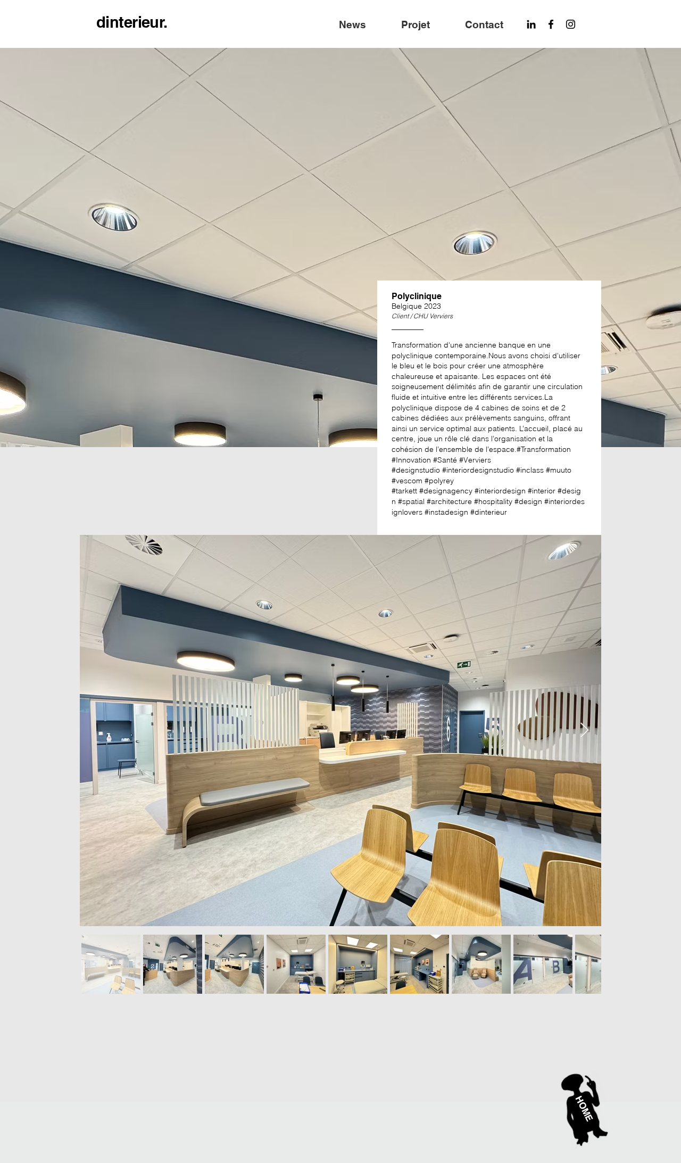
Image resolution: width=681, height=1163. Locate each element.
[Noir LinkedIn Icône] (531, 24)
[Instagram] (570, 24)
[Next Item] (584, 730)
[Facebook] (551, 24)
